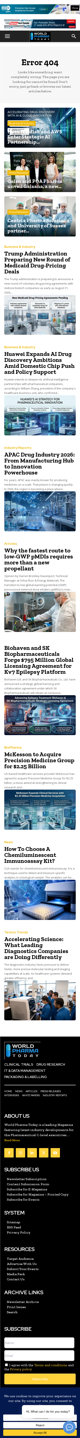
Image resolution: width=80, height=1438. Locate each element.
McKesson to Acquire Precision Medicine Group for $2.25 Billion (39, 760)
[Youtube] (55, 1152)
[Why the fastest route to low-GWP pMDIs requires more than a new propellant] (40, 612)
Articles (10, 543)
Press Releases (18, 173)
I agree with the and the (39, 1367)
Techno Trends (16, 932)
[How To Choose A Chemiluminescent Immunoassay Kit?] (40, 900)
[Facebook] (9, 1152)
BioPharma (13, 747)
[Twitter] (43, 1152)
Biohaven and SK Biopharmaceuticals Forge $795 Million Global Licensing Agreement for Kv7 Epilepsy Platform (39, 659)
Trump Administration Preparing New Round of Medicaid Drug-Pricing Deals (37, 262)
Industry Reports (17, 447)
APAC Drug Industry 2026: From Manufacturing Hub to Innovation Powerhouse (39, 463)
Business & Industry (21, 123)
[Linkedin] (32, 1152)
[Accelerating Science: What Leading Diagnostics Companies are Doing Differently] (40, 1000)
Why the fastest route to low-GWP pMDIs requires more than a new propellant (38, 559)
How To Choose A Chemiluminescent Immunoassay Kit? (30, 854)
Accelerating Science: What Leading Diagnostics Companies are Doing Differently (36, 948)
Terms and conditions (50, 1365)
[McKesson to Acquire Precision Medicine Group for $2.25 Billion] (40, 810)
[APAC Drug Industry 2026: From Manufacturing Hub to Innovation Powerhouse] (40, 511)
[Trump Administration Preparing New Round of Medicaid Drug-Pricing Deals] (40, 315)
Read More (12, 1140)
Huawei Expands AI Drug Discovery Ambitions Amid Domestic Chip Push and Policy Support (39, 362)
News (8, 842)
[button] (7, 36)
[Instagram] (20, 1152)
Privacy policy (21, 1369)
